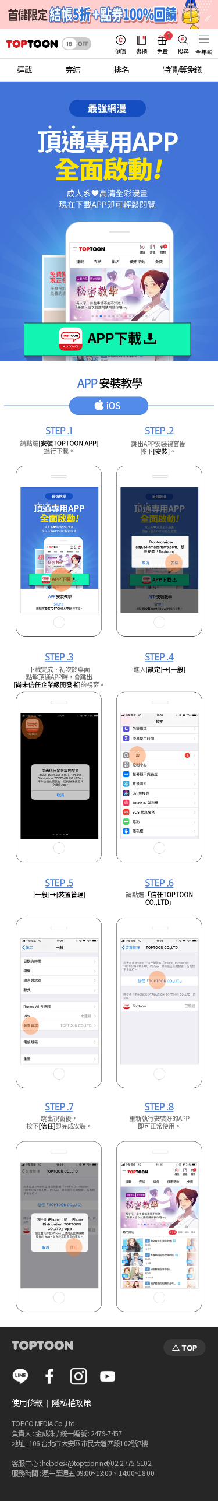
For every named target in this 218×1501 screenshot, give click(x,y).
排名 (121, 69)
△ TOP (184, 1347)
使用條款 (27, 1402)
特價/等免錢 (182, 69)
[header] (29, 43)
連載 (24, 69)
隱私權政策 (71, 1402)
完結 (73, 69)
